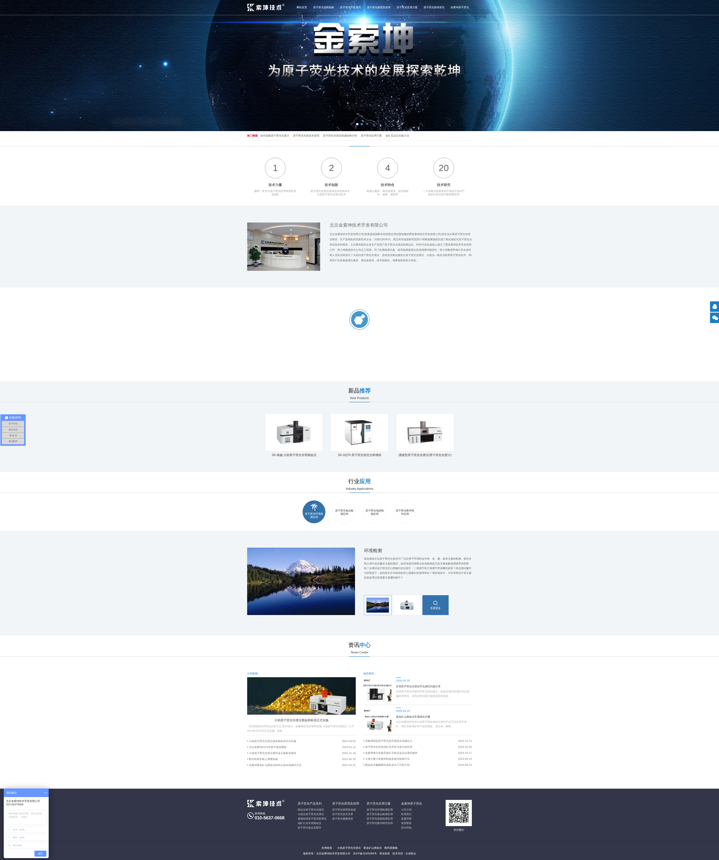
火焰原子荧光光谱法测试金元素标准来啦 (302, 753)
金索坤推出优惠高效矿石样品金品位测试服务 (418, 752)
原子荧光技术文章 (342, 814)
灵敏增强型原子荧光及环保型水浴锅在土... (418, 740)
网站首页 (302, 7)
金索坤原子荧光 (459, 7)
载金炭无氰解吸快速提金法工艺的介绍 (418, 764)
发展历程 (406, 818)
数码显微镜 (391, 847)
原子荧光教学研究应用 (380, 823)
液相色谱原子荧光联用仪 (312, 818)
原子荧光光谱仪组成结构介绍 (340, 135)
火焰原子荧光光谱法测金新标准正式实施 (302, 741)
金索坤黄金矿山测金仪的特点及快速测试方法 (302, 765)
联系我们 (406, 814)
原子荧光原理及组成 (344, 809)
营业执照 (384, 853)
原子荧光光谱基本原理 (306, 135)
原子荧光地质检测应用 (380, 818)
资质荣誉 (406, 823)
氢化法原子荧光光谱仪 (311, 809)
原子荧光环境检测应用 (380, 809)
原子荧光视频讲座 (342, 818)
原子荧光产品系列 (350, 7)
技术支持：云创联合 (404, 853)
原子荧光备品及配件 (309, 827)
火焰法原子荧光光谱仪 (311, 814)
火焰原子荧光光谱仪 (349, 847)
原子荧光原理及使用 (379, 7)
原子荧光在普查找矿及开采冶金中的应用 (418, 746)
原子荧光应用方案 (407, 7)
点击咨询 (715, 308)
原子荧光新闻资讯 (434, 7)
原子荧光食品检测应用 (380, 814)
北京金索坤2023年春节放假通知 (302, 747)
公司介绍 (406, 809)
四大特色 (406, 827)
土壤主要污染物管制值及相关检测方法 (418, 758)
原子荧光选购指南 (323, 7)
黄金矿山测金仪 (372, 847)
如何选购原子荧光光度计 (274, 135)
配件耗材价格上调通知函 (302, 759)
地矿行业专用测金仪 (309, 823)
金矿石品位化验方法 (397, 135)
